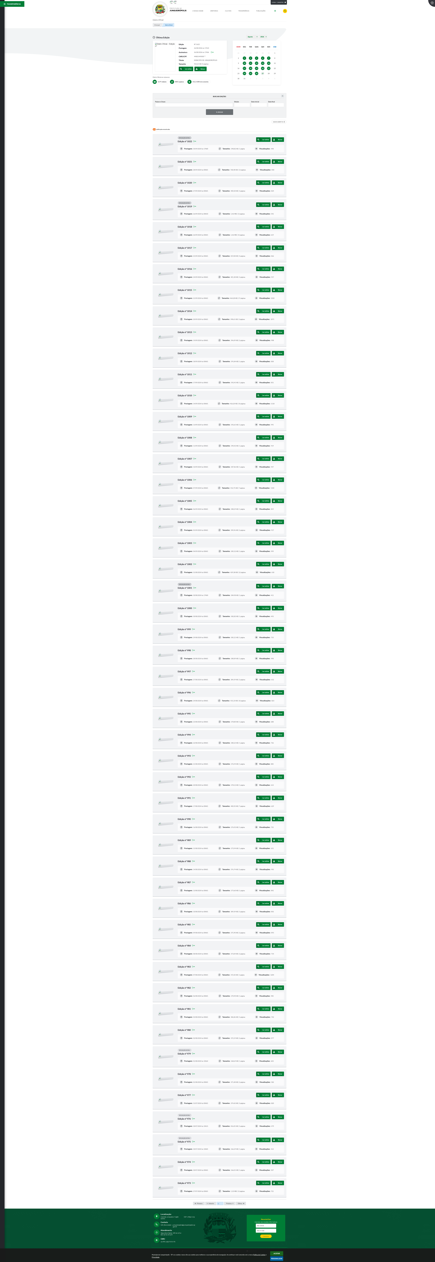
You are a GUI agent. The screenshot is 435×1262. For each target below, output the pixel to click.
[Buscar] (285, 11)
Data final (271, 102)
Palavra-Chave (160, 102)
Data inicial (255, 102)
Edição (236, 102)
